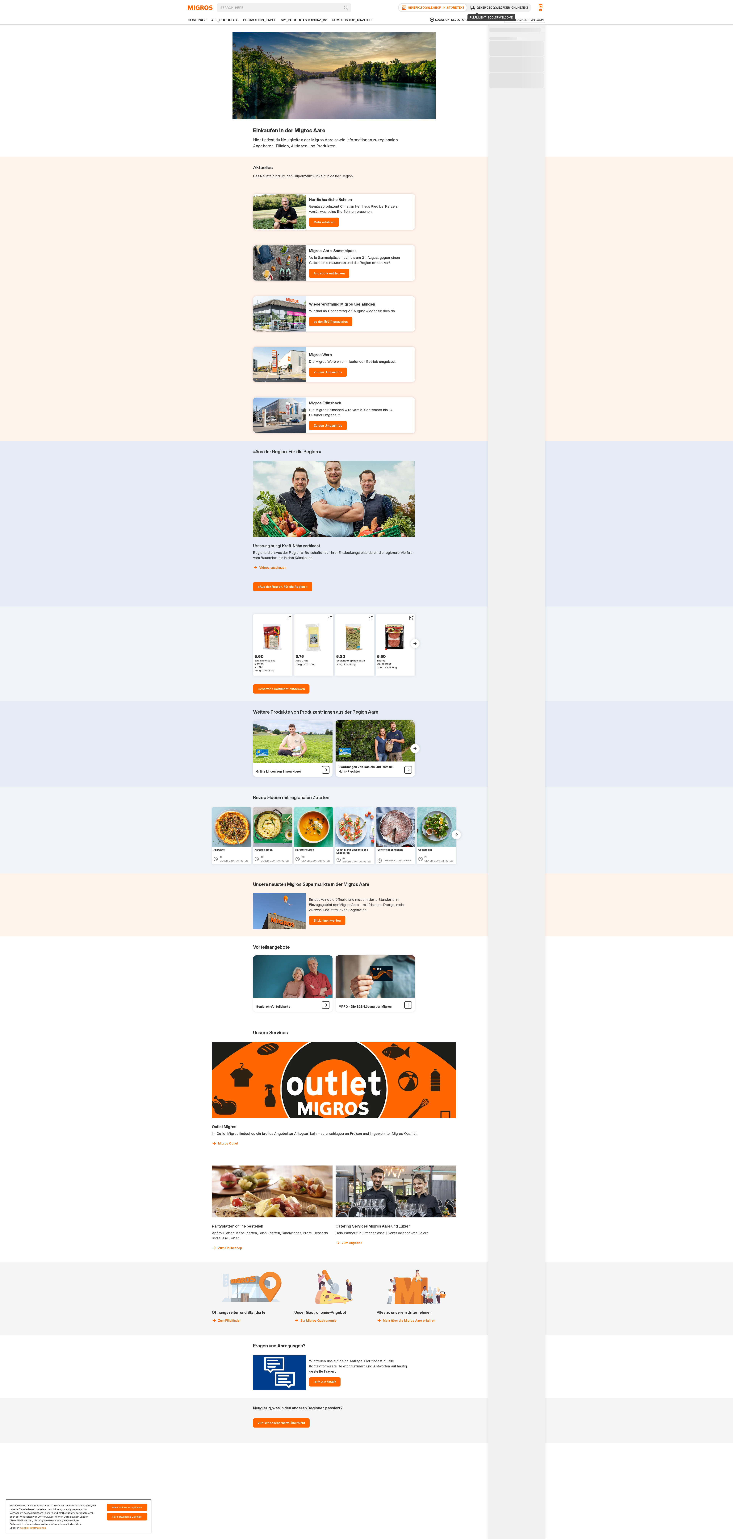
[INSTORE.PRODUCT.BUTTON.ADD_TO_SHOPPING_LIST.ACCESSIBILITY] (288, 618)
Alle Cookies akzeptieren (127, 1507)
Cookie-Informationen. (33, 1528)
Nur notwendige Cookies (127, 1517)
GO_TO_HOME (200, 8)
